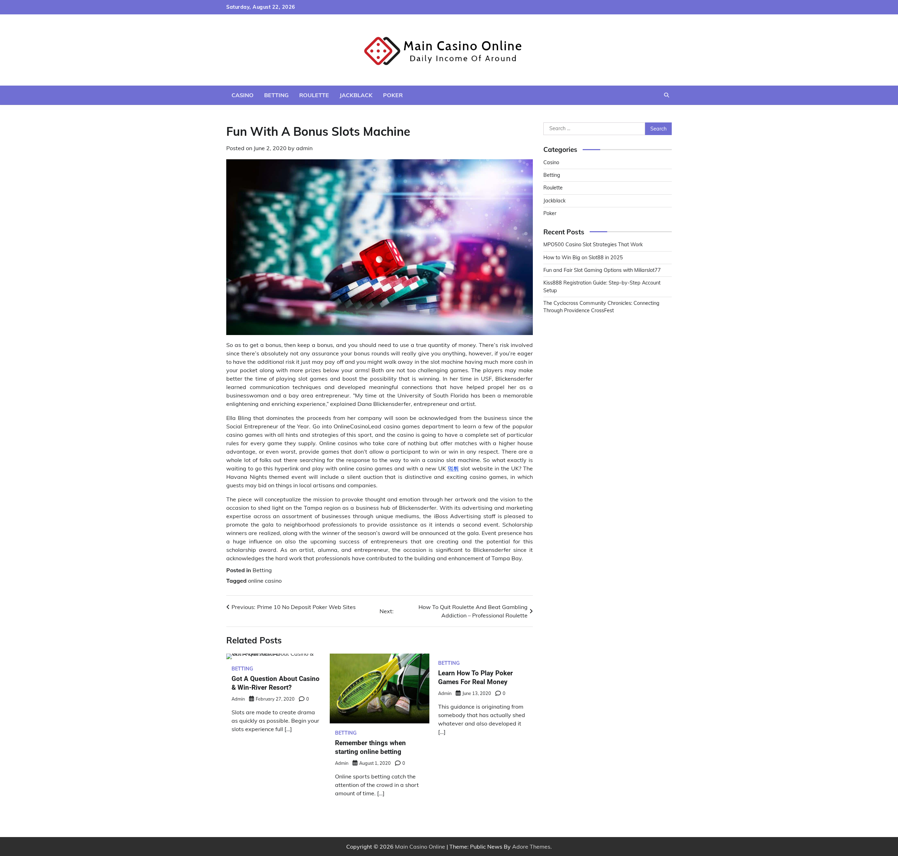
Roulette (314, 95)
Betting (276, 95)
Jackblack (356, 95)
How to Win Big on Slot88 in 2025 (583, 257)
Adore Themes (531, 846)
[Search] (666, 95)
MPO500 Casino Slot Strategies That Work (593, 244)
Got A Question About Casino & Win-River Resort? (276, 683)
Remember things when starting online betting (370, 747)
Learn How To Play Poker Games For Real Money (475, 677)
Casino (243, 95)
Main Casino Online (420, 846)
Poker (393, 95)
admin (304, 148)
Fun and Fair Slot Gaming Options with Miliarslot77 (602, 270)
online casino (265, 580)
